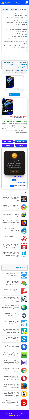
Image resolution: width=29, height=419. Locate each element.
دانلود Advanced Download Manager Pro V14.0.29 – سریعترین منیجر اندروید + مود (12, 283)
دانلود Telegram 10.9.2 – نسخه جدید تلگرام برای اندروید (11, 322)
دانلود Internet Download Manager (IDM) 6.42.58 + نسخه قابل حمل (11, 214)
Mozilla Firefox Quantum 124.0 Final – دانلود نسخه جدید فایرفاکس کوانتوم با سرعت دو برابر (10, 222)
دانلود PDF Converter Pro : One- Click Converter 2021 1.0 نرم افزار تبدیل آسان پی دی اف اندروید (15, 41)
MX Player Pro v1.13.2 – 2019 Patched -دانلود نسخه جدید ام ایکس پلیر (11, 346)
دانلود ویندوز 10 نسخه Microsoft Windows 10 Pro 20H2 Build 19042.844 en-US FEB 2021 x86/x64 (15, 48)
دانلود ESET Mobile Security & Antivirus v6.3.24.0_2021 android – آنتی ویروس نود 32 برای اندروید (10, 299)
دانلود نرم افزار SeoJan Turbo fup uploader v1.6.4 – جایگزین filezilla (11, 198)
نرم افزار (20, 72)
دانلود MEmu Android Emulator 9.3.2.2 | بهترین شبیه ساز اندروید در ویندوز (10, 206)
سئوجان (11, 415)
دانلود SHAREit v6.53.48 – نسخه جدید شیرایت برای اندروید (11, 274)
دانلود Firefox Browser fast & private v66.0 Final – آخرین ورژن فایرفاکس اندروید (11, 386)
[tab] (22, 9)
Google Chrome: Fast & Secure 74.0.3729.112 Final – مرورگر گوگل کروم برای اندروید (10, 370)
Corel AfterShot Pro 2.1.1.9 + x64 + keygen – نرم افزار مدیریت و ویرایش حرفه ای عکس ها (15, 64)
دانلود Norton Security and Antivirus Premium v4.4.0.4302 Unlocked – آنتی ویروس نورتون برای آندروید (11, 394)
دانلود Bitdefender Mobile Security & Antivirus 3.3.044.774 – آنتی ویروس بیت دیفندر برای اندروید (10, 403)
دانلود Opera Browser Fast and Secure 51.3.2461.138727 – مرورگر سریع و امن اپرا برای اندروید (11, 378)
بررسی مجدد (14, 171)
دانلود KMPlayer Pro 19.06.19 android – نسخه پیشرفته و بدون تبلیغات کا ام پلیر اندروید (11, 362)
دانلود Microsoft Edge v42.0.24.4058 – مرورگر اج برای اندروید (11, 338)
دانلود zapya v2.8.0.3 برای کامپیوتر (18, 36)
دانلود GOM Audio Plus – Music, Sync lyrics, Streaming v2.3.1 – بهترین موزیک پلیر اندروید (11, 331)
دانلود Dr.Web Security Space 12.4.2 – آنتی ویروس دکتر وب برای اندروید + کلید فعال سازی (10, 354)
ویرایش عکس (15, 72)
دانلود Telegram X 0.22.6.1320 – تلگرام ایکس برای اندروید (11, 314)
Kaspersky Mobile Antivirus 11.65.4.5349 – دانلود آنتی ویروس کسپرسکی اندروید (10, 307)
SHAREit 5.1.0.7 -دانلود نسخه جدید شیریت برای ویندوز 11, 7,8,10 (10, 229)
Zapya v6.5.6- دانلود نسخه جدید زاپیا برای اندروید (11, 290)
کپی (14, 180)
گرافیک (23, 72)
